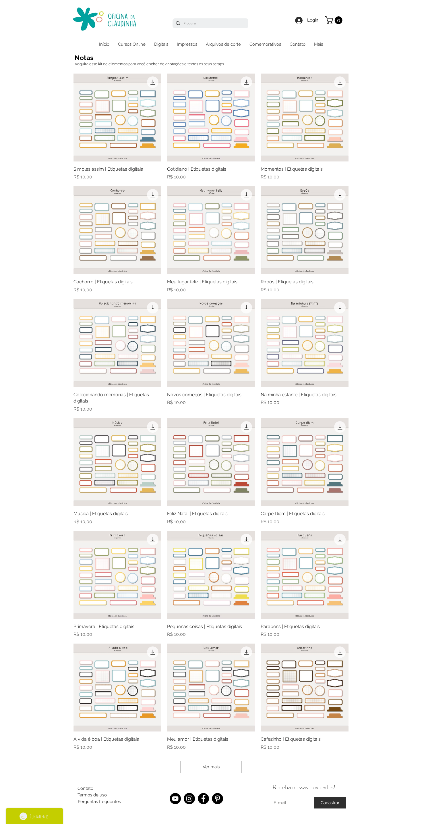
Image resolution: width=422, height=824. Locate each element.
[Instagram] (189, 798)
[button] (334, 20)
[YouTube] (175, 798)
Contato (85, 788)
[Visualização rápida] (117, 117)
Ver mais (211, 766)
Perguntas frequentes (99, 801)
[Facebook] (203, 798)
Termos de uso (92, 795)
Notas (84, 57)
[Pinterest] (217, 798)
